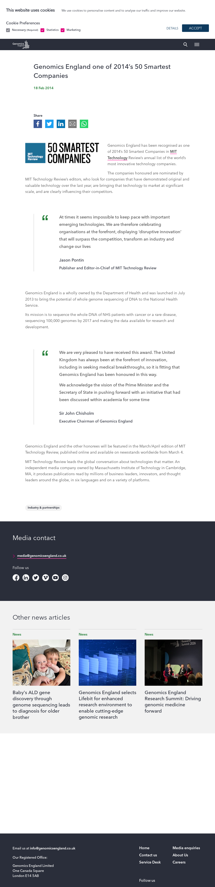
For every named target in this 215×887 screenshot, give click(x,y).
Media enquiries (186, 848)
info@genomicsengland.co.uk (52, 848)
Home (144, 848)
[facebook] (16, 577)
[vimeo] (45, 577)
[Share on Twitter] (49, 124)
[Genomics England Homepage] (21, 44)
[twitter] (35, 577)
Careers (179, 862)
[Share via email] (72, 124)
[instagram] (65, 577)
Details (172, 28)
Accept (195, 28)
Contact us (148, 855)
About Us (180, 855)
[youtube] (55, 577)
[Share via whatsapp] (84, 124)
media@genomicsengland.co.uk (41, 556)
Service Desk (150, 862)
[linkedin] (25, 577)
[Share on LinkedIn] (61, 124)
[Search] (185, 44)
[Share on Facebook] (38, 124)
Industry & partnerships (43, 507)
